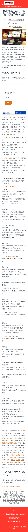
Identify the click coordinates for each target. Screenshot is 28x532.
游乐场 (18, 455)
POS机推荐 (17, 27)
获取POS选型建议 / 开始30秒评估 (11, 486)
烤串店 (18, 460)
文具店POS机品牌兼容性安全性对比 (14, 497)
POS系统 (11, 491)
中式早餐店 (7, 462)
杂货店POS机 (8, 117)
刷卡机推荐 (22, 431)
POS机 (5, 491)
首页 (14, 511)
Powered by (18, 113)
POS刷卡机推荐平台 (16, 20)
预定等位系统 (13, 443)
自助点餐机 (9, 438)
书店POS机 (7, 138)
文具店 (13, 460)
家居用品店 (12, 457)
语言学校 (16, 453)
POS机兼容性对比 (9, 187)
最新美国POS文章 (14, 522)
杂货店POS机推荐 (18, 501)
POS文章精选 (14, 518)
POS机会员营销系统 (9, 256)
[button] (24, 113)
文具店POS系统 (8, 336)
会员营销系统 (14, 495)
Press (16, 104)
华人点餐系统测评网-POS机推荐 (14, 514)
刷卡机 (7, 496)
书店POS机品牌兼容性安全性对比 (14, 492)
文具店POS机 (8, 158)
